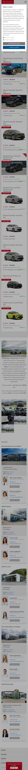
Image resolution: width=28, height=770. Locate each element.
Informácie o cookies (9, 37)
